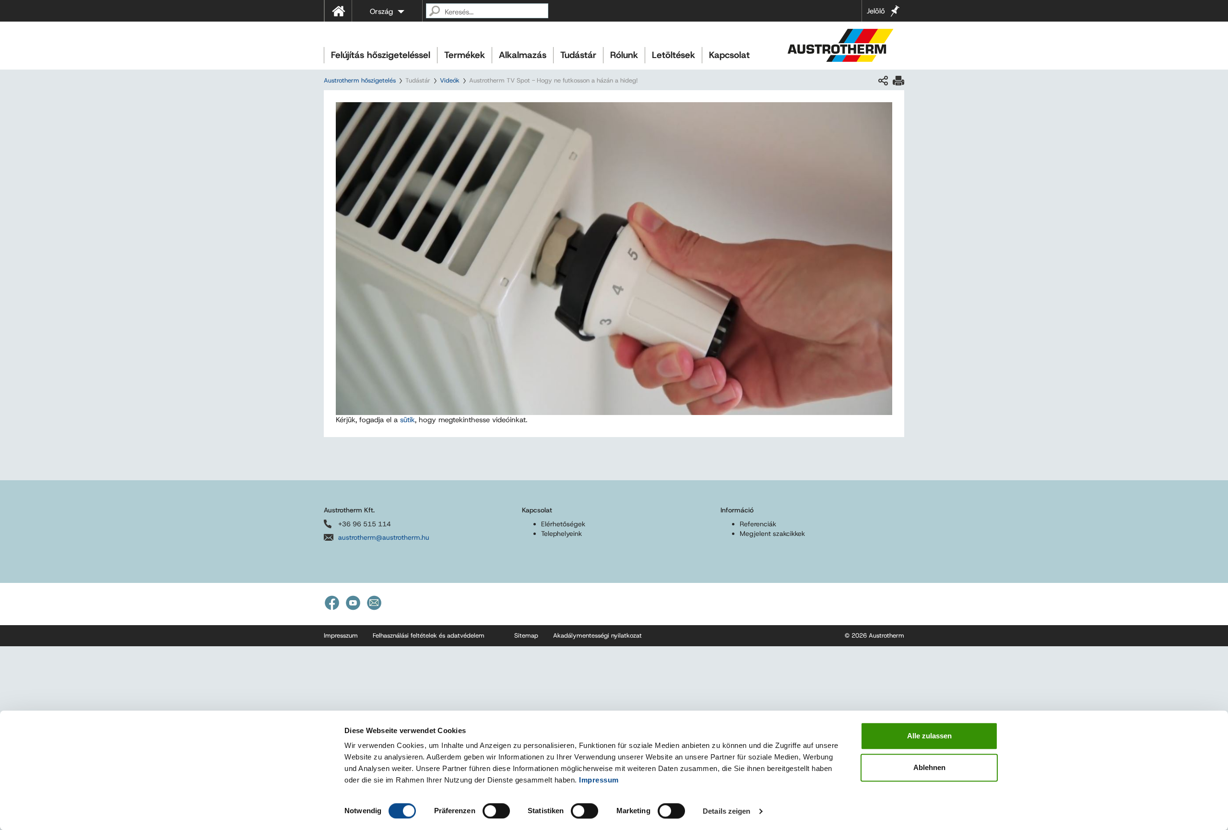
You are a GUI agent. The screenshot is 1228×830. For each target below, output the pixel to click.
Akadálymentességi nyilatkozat (597, 635)
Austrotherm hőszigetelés (360, 80)
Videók (450, 80)
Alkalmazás (522, 55)
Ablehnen (929, 767)
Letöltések (673, 55)
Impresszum (341, 635)
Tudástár (578, 55)
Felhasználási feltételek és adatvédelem (428, 635)
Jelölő (876, 11)
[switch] (496, 810)
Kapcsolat (729, 55)
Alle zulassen (929, 736)
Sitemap (526, 635)
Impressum (599, 780)
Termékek (464, 55)
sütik (407, 420)
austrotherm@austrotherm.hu (383, 537)
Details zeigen (726, 811)
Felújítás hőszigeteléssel (380, 55)
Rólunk (624, 55)
